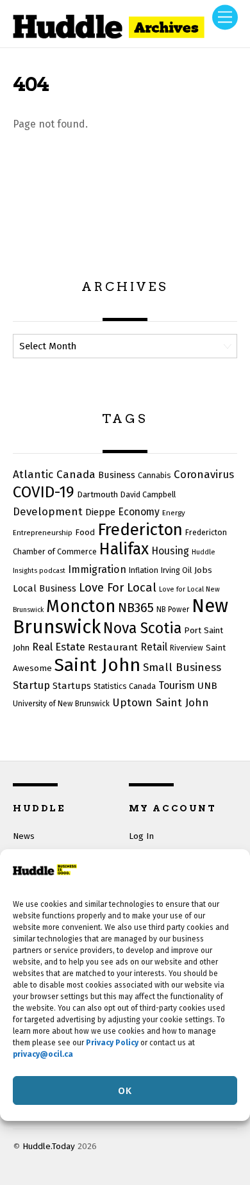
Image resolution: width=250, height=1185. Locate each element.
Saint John (97, 665)
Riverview (186, 647)
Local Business (44, 588)
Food (85, 532)
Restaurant (113, 647)
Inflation (143, 570)
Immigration (97, 569)
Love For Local (117, 588)
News (24, 836)
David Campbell (148, 494)
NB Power (172, 609)
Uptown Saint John (160, 702)
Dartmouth (97, 494)
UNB (207, 686)
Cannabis (154, 475)
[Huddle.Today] (109, 32)
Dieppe (100, 512)
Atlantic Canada (54, 474)
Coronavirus (204, 474)
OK (125, 1091)
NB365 (136, 608)
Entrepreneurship (42, 532)
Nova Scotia (142, 628)
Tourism (176, 685)
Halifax (124, 549)
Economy (139, 512)
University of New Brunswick (61, 703)
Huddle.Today (48, 1146)
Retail (153, 647)
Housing (170, 551)
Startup (31, 685)
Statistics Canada (125, 686)
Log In (141, 836)
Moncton (80, 606)
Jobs (203, 570)
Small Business (182, 667)
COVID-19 (43, 492)
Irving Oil (176, 570)
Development (48, 511)
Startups (72, 686)
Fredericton (140, 530)
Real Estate (58, 647)
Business (116, 475)
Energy (173, 512)
